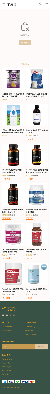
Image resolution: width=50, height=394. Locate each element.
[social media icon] (3, 315)
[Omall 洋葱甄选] (11, 4)
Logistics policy (30, 327)
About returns (29, 331)
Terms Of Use (6, 355)
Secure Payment (7, 367)
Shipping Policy (7, 359)
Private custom (6, 331)
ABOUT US (5, 322)
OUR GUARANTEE (30, 322)
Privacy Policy (6, 371)
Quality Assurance (30, 334)
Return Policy (6, 363)
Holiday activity (7, 327)
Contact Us (5, 374)
